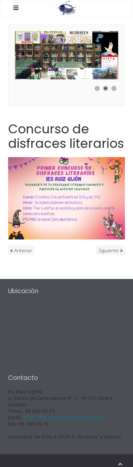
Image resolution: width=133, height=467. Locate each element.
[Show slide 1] (97, 88)
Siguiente (109, 250)
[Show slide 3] (114, 88)
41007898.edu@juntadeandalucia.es (64, 417)
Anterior (22, 250)
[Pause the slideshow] (98, 55)
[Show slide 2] (105, 88)
